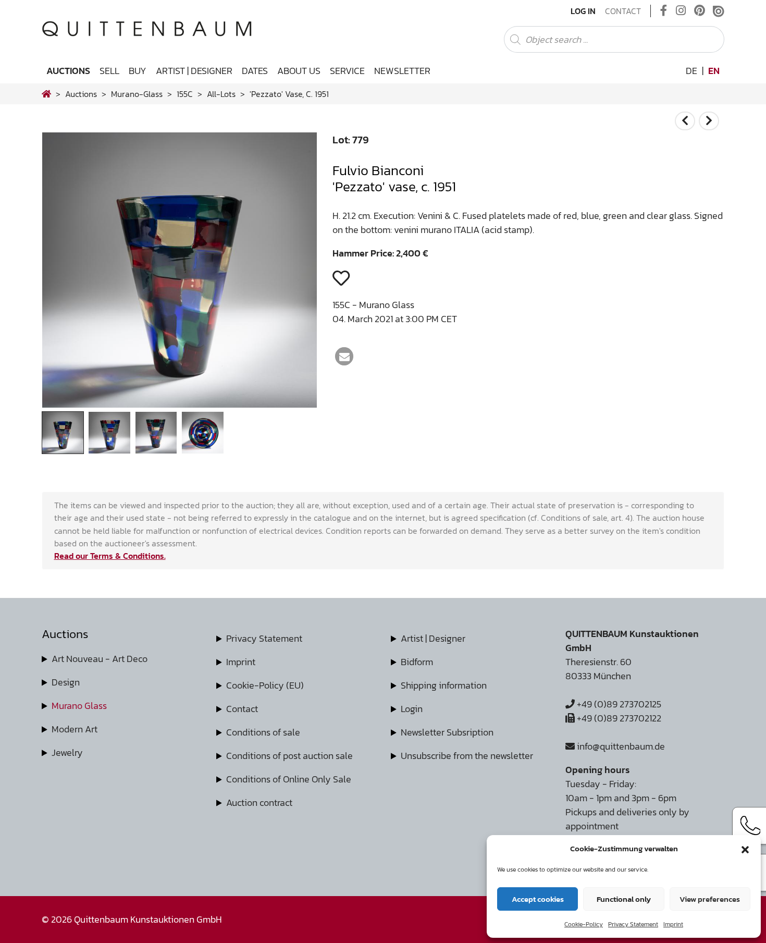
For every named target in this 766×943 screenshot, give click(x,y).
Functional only (624, 899)
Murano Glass (79, 706)
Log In (583, 11)
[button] (745, 848)
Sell (109, 71)
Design (66, 682)
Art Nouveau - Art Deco (99, 659)
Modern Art (74, 729)
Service (347, 71)
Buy (137, 71)
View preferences (709, 899)
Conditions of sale (263, 732)
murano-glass (137, 94)
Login (412, 709)
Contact (623, 11)
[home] (46, 94)
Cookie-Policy (583, 924)
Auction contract (259, 802)
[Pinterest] (699, 11)
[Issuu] (718, 11)
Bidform (417, 662)
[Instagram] (681, 11)
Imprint (673, 924)
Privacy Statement (633, 924)
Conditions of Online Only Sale (288, 779)
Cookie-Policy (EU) (265, 685)
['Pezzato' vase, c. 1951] (179, 404)
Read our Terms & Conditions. (110, 555)
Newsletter (402, 71)
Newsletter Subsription (447, 732)
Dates (255, 71)
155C (185, 94)
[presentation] (65, 273)
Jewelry (67, 752)
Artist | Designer (194, 71)
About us (298, 71)
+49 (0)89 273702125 (618, 704)
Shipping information (444, 685)
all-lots (221, 94)
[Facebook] (664, 11)
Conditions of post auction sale (289, 756)
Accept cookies (538, 899)
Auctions (68, 71)
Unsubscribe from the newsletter (467, 756)
